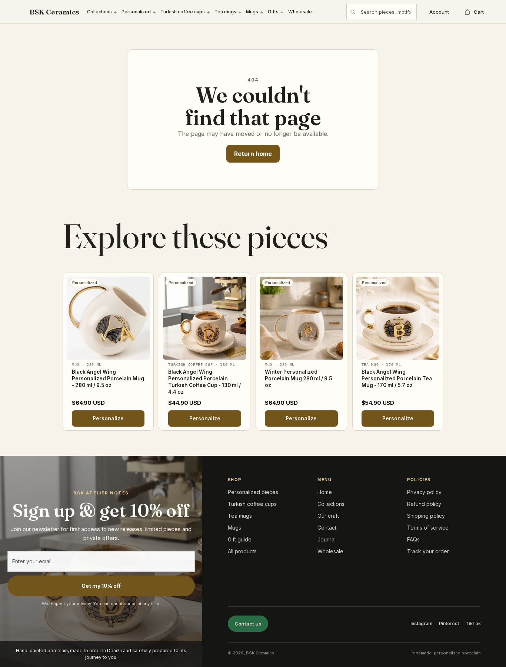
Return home (253, 153)
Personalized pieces (253, 492)
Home (324, 492)
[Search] (352, 12)
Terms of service (428, 527)
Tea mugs (225, 11)
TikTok (473, 623)
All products (242, 551)
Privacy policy (424, 492)
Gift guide (240, 539)
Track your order (428, 551)
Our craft (328, 516)
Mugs (252, 11)
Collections (99, 11)
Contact (326, 527)
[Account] (438, 12)
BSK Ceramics (54, 12)
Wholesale (300, 11)
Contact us (248, 624)
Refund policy (424, 504)
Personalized (136, 11)
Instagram (421, 623)
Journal (326, 539)
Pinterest (449, 623)
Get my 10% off (101, 586)
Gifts (273, 11)
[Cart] (474, 12)
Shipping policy (426, 516)
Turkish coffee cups (182, 11)
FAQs (413, 539)
